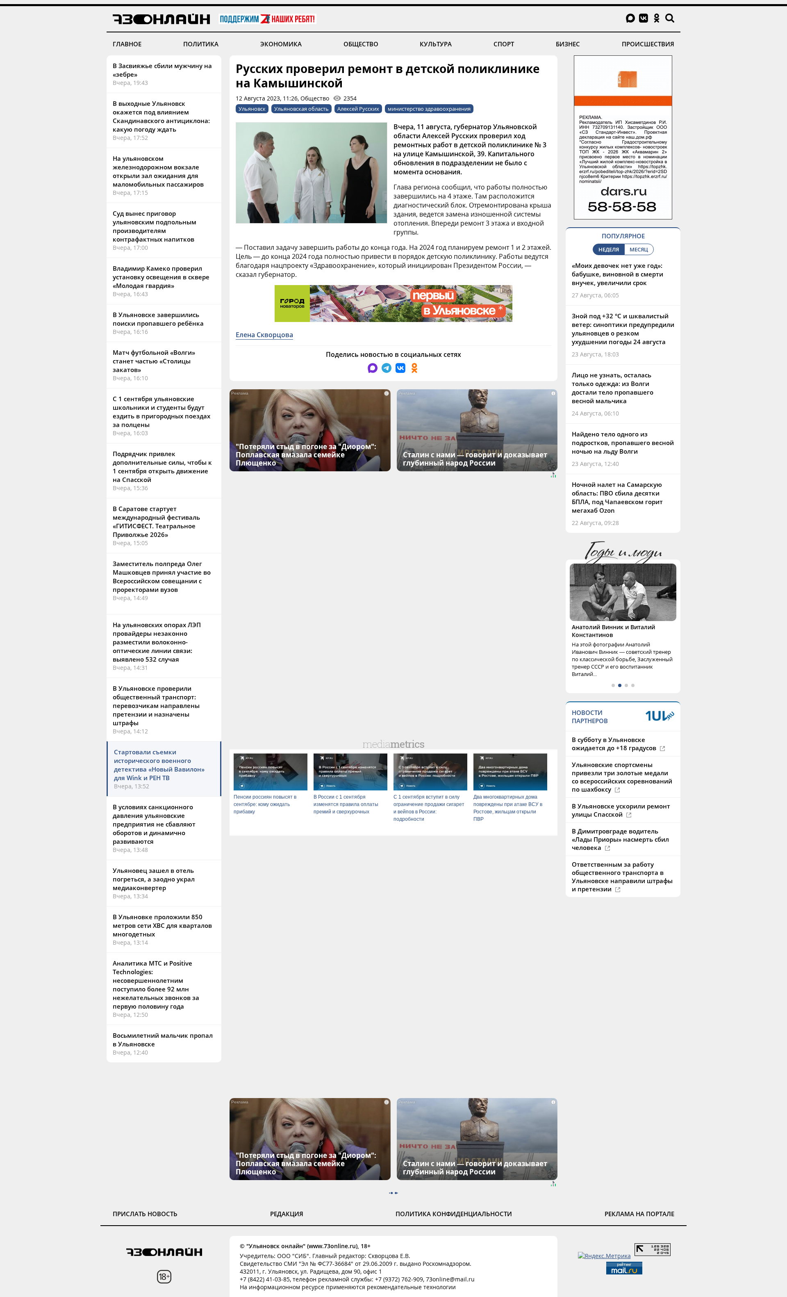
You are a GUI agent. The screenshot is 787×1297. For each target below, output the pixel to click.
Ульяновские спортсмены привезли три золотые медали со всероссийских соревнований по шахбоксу (622, 776)
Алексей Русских (358, 108)
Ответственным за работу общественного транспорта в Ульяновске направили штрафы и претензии (622, 876)
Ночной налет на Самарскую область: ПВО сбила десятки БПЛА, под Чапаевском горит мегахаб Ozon (617, 497)
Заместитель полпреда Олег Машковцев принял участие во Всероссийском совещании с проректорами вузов (162, 576)
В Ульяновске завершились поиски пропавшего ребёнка (158, 319)
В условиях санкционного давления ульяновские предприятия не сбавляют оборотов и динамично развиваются (154, 824)
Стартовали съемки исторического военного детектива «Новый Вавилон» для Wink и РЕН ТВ (159, 765)
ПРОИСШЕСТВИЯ (648, 44)
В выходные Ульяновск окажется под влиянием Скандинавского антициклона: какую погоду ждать (161, 116)
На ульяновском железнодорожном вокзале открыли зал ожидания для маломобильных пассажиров (158, 171)
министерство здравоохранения (429, 108)
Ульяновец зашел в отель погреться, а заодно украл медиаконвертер (154, 879)
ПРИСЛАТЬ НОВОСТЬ (145, 1214)
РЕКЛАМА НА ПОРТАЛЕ (639, 1214)
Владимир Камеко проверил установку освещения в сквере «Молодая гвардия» (161, 277)
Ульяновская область (301, 108)
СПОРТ (504, 44)
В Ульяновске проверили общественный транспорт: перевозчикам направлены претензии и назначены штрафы (156, 705)
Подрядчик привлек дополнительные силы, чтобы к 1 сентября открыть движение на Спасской (162, 467)
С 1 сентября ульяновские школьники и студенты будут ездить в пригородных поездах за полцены (161, 412)
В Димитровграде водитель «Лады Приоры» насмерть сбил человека (620, 839)
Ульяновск (252, 108)
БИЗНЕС (568, 44)
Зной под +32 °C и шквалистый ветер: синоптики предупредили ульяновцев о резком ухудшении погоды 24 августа (623, 329)
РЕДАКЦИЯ (286, 1214)
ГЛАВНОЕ (127, 44)
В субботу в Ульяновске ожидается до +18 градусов (615, 743)
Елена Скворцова (264, 334)
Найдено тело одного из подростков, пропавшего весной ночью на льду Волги (623, 442)
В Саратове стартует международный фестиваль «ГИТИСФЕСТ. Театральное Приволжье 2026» (156, 522)
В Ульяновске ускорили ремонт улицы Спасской (621, 810)
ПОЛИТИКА (200, 44)
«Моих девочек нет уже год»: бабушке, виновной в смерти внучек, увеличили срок (617, 274)
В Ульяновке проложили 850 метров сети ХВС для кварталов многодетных (162, 925)
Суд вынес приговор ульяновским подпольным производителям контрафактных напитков (154, 226)
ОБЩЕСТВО (360, 44)
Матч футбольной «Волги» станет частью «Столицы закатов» (154, 361)
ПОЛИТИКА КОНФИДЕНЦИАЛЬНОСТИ (454, 1214)
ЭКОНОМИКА (281, 44)
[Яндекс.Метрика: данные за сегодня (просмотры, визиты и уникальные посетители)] (604, 1256)
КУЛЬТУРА (436, 44)
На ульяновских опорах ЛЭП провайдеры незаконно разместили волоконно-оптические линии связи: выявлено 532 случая (157, 642)
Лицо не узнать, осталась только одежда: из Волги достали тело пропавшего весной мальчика (612, 388)
